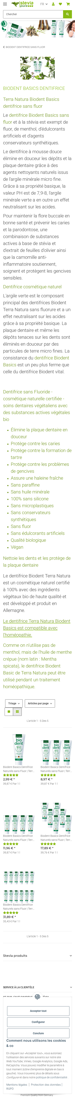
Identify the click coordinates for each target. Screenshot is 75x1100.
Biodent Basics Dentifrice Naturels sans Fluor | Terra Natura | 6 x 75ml (56, 838)
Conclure (38, 1033)
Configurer (38, 1022)
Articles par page (38, 703)
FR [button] (42, 4)
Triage (12, 703)
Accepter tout (38, 1010)
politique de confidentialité (51, 1077)
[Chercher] (67, 14)
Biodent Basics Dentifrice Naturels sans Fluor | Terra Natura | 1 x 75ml (18, 769)
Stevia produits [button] (15, 956)
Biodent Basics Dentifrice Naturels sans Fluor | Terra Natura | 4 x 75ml (18, 838)
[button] (53, 4)
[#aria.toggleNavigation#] (5, 2)
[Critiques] (10, 775)
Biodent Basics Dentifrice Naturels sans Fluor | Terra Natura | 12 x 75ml (18, 907)
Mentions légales (16, 1084)
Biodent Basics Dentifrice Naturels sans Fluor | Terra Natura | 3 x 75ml (56, 769)
